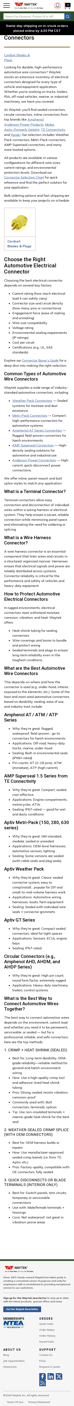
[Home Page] (28, 5)
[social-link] (43, 1376)
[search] (67, 16)
